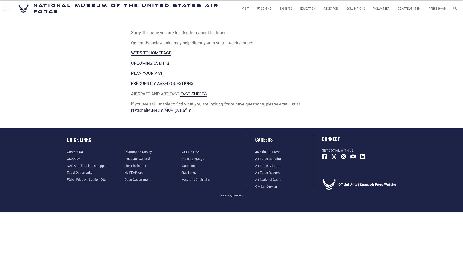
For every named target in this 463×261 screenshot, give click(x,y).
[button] (6, 8)
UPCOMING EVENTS (150, 63)
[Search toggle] (455, 8)
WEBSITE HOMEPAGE (151, 53)
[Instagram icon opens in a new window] (343, 156)
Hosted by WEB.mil (232, 195)
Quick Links (79, 139)
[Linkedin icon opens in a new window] (362, 156)
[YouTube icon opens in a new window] (353, 156)
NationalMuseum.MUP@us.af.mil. (163, 110)
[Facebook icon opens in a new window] (324, 156)
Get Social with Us (338, 150)
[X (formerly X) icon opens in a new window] (334, 156)
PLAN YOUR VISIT (147, 73)
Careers (264, 139)
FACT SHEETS (193, 94)
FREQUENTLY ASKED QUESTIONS (162, 83)
